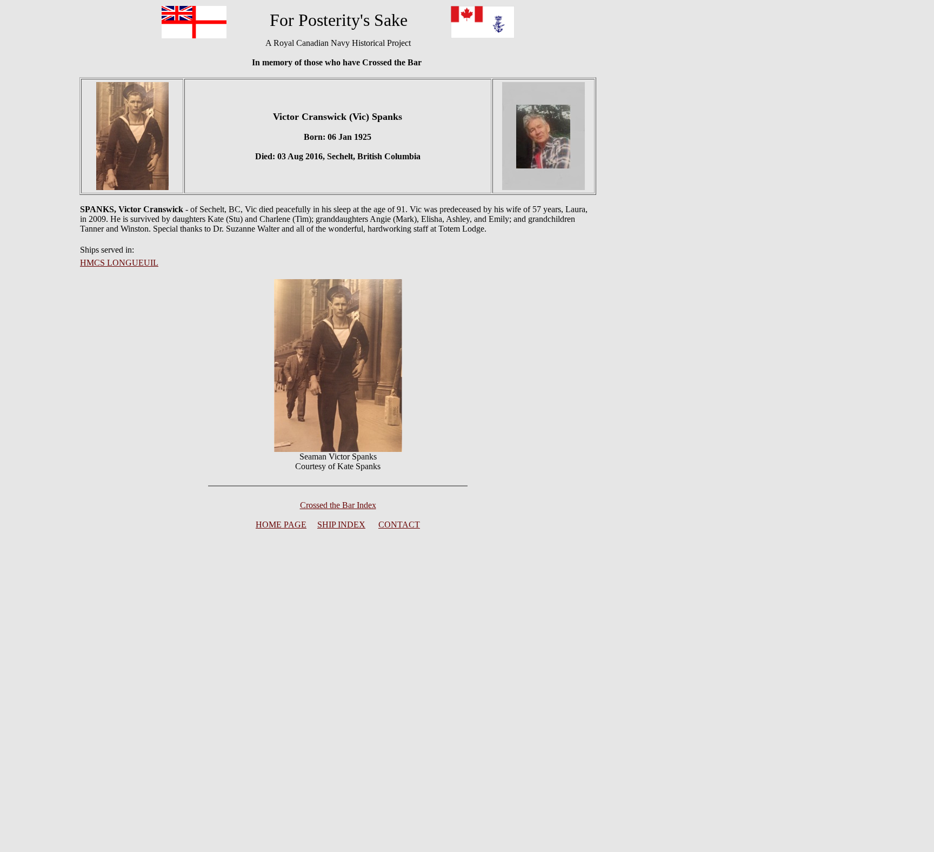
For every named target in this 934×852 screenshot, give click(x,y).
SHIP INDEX (341, 524)
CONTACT (399, 524)
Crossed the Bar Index (338, 505)
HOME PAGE (281, 524)
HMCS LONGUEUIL (119, 262)
